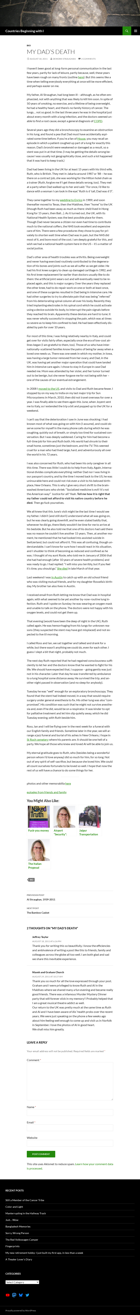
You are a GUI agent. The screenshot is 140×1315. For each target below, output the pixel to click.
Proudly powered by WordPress (20, 1310)
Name (31, 1107)
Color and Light (14, 1206)
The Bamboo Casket (38, 910)
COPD (98, 121)
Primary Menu (135, 31)
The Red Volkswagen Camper (21, 1239)
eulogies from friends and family (47, 792)
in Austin (57, 577)
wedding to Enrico (71, 200)
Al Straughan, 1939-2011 (41, 897)
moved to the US (48, 388)
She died (62, 568)
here (81, 77)
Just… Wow (11, 1219)
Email (31, 1122)
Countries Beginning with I (24, 31)
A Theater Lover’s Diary (18, 1259)
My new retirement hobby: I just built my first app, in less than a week (44, 1252)
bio (29, 45)
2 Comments (88, 58)
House (81, 138)
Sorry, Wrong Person (17, 1233)
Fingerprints (12, 1246)
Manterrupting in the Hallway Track (25, 1213)
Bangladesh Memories (17, 1226)
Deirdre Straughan (64, 58)
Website (32, 1137)
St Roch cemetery (37, 739)
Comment (34, 1060)
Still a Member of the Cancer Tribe (24, 1200)
